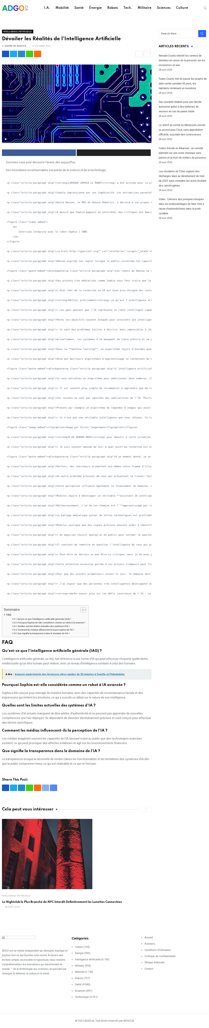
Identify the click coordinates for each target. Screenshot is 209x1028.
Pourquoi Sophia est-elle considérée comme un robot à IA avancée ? (51, 622)
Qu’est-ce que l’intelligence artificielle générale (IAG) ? (44, 619)
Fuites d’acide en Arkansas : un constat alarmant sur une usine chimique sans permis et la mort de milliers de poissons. (182, 153)
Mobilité (62, 8)
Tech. (127, 8)
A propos (150, 943)
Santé (79, 8)
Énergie (95, 8)
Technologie (82, 997)
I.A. (47, 8)
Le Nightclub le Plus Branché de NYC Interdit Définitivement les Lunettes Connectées (62, 902)
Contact (149, 968)
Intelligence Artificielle (16, 896)
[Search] (205, 8)
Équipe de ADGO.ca (15, 46)
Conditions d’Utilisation (158, 950)
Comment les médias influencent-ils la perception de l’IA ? (45, 630)
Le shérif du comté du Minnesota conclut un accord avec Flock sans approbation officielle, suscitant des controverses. (182, 130)
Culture (182, 8)
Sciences (163, 8)
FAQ (8, 614)
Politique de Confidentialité (160, 956)
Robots (112, 8)
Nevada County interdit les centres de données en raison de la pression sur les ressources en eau (182, 60)
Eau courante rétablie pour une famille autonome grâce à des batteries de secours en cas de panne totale (180, 106)
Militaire (144, 8)
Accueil (149, 937)
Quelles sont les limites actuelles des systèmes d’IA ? (43, 626)
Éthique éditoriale (154, 962)
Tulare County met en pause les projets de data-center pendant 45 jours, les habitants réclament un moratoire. (183, 83)
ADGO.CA (128, 1020)
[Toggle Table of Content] (81, 610)
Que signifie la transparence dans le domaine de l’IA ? (43, 633)
